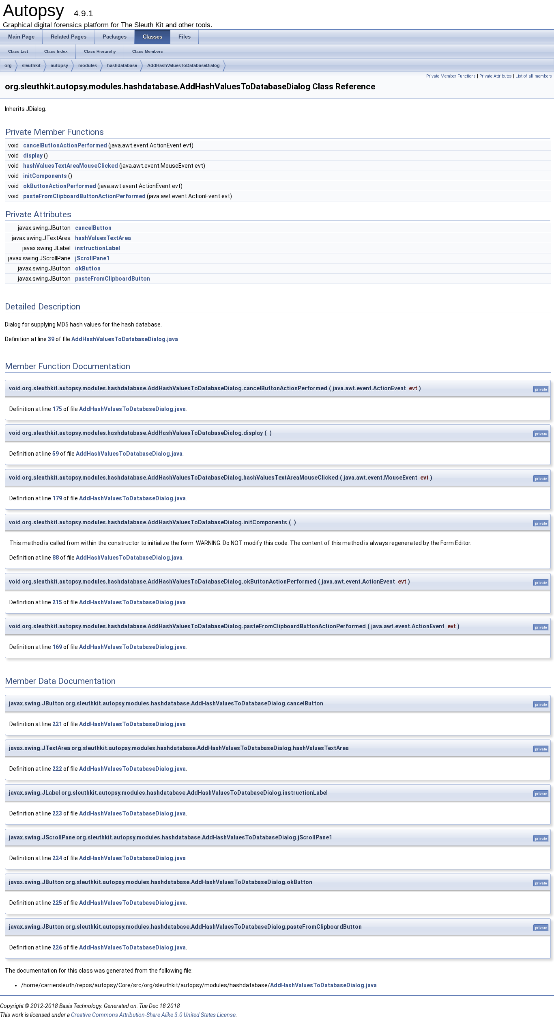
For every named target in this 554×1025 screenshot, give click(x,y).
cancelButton (93, 228)
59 (55, 453)
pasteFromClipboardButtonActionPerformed (84, 196)
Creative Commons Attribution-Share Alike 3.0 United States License (153, 1015)
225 (57, 903)
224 (57, 858)
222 (57, 769)
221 (57, 724)
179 (57, 498)
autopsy (59, 65)
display (33, 155)
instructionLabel (97, 248)
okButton (88, 268)
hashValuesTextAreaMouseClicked (70, 165)
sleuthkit (31, 65)
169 (57, 647)
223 (57, 813)
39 (51, 339)
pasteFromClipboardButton (112, 278)
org (8, 65)
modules (87, 65)
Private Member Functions (451, 76)
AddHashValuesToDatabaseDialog (183, 65)
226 (57, 947)
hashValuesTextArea (103, 238)
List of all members (533, 76)
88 (55, 557)
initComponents (45, 176)
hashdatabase (122, 65)
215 (57, 602)
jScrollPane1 (92, 258)
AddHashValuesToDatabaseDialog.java (124, 339)
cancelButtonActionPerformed (65, 145)
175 (57, 409)
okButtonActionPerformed (59, 186)
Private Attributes (495, 76)
